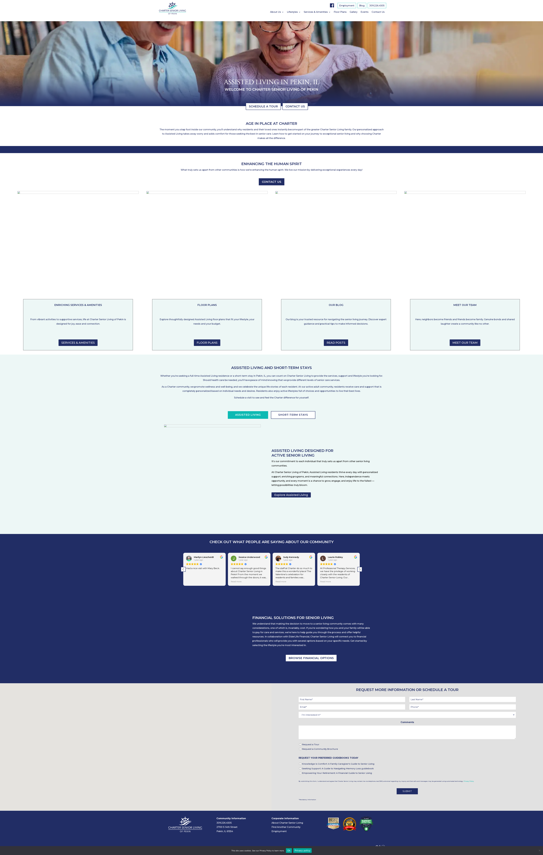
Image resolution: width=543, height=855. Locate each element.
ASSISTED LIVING (248, 415)
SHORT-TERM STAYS (293, 415)
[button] (360, 569)
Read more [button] (191, 581)
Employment (346, 6)
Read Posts (336, 342)
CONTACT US (295, 106)
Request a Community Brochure (320, 749)
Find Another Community (286, 827)
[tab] (248, 415)
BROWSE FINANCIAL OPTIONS (311, 658)
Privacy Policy (469, 781)
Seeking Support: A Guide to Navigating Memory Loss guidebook (338, 768)
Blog (362, 6)
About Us (275, 12)
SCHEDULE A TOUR (263, 106)
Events (365, 12)
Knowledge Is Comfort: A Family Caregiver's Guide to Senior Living (338, 763)
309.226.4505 (376, 6)
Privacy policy (302, 850)
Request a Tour (310, 744)
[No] (539, 850)
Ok (288, 850)
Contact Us (378, 12)
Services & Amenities (316, 12)
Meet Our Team (465, 342)
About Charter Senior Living (287, 822)
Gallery (353, 12)
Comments (407, 722)
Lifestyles (292, 12)
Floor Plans (340, 12)
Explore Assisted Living (291, 495)
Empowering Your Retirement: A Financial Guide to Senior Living (337, 773)
